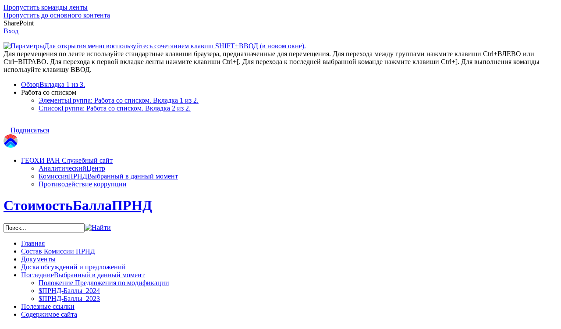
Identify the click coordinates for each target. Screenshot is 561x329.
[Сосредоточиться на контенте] (57, 125)
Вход (11, 31)
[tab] (289, 85)
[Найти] (98, 227)
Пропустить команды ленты (46, 7)
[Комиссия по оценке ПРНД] (11, 145)
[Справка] (314, 41)
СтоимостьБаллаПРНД (78, 205)
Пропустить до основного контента (57, 15)
